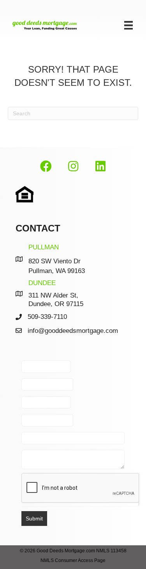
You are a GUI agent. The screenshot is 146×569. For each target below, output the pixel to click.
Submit (34, 518)
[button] (46, 166)
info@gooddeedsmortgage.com (73, 330)
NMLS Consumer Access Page (73, 560)
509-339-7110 (47, 316)
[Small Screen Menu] (128, 25)
